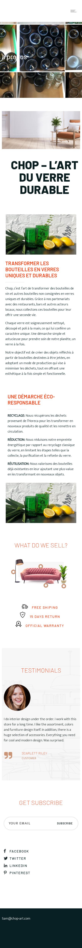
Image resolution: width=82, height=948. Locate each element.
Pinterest (20, 873)
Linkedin (18, 865)
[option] (41, 723)
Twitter (18, 858)
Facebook (19, 851)
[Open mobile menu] (74, 11)
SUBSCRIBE (65, 823)
